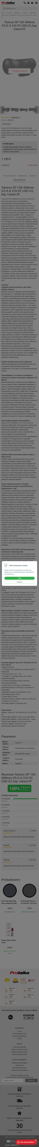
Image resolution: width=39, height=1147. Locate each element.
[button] (36, 1140)
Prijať (19, 578)
